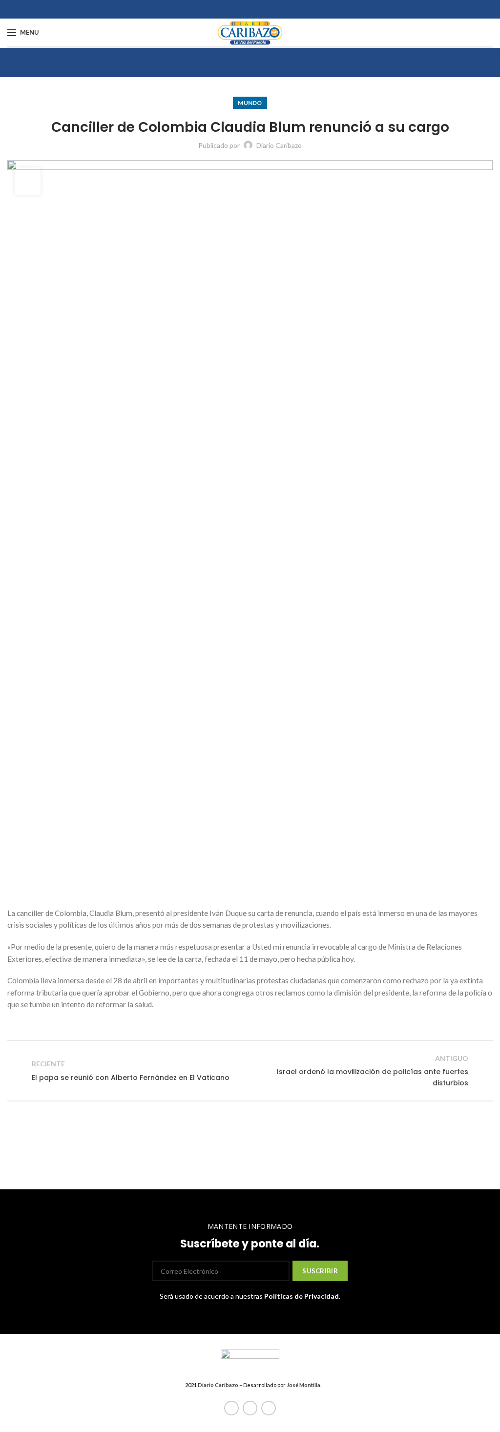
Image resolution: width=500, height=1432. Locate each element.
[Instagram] (268, 1408)
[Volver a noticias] (250, 1070)
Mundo (250, 102)
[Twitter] (250, 1408)
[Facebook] (231, 1408)
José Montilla (303, 1385)
